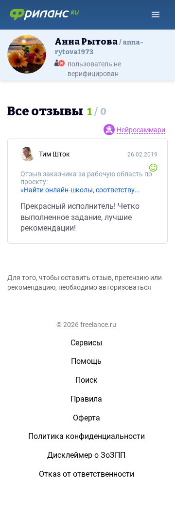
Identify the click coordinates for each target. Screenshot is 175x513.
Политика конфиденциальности (86, 436)
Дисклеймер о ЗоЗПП (86, 455)
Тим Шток (54, 154)
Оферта (86, 417)
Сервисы (86, 342)
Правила (86, 399)
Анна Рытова (98, 46)
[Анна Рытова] (26, 54)
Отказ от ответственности (86, 474)
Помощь (86, 361)
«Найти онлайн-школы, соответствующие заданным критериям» (82, 190)
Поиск (86, 380)
